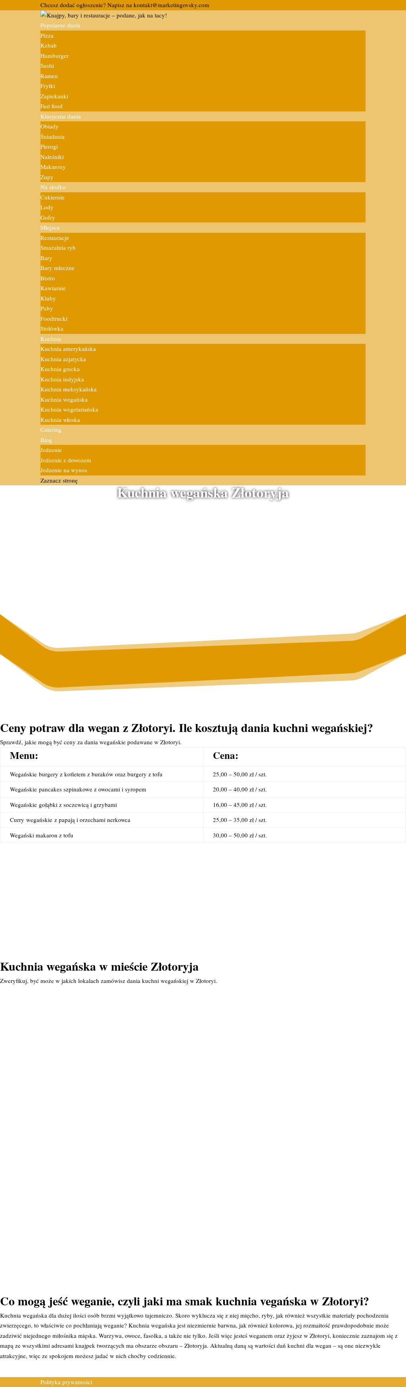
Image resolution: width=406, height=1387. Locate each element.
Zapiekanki (54, 96)
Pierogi (49, 146)
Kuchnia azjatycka (63, 359)
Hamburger (54, 55)
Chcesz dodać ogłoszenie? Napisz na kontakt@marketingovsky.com (124, 5)
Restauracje (54, 237)
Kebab (48, 45)
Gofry (47, 217)
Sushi (47, 65)
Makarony (53, 167)
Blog (46, 440)
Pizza (47, 35)
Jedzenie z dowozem (65, 460)
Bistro (47, 278)
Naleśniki (52, 157)
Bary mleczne (57, 268)
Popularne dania (60, 25)
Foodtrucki (53, 318)
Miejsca (49, 227)
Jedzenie (51, 450)
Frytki (47, 86)
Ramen (49, 76)
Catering (50, 429)
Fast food (51, 106)
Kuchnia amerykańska (68, 348)
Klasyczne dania (60, 116)
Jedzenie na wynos (63, 470)
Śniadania (52, 136)
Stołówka (51, 328)
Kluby (48, 298)
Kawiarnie (53, 288)
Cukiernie (52, 197)
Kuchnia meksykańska (68, 389)
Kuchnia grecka (60, 369)
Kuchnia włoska (60, 419)
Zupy (47, 177)
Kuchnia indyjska (62, 379)
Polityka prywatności (66, 1382)
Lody (47, 207)
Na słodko (53, 187)
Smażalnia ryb (58, 247)
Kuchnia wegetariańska (69, 409)
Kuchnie (50, 339)
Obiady (49, 126)
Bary (46, 258)
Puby (46, 308)
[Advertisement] (203, 558)
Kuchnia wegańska (64, 399)
